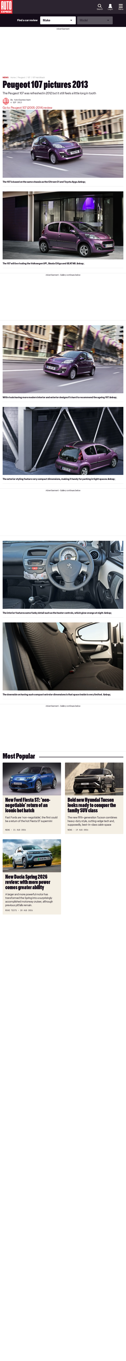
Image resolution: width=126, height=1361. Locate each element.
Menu (120, 9)
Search (100, 9)
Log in (110, 9)
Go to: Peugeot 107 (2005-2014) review (27, 108)
